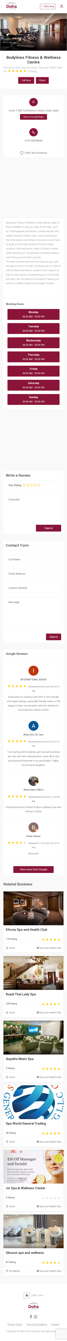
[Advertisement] (33, 439)
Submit (49, 528)
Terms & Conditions (36, 1324)
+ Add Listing (47, 6)
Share (42, 80)
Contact (55, 1324)
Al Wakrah (14, 1271)
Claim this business (36, 152)
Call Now (26, 80)
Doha (12, 948)
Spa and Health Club (50, 948)
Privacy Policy (15, 1324)
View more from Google (33, 869)
